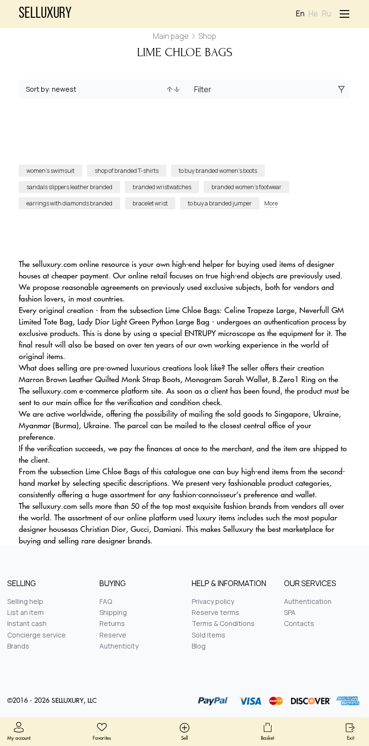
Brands (18, 646)
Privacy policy (213, 601)
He (313, 14)
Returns (112, 623)
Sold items (208, 634)
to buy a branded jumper (220, 203)
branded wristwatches (162, 187)
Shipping (113, 612)
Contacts (299, 623)
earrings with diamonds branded (69, 203)
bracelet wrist (150, 203)
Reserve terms (215, 612)
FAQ (105, 601)
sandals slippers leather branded (69, 187)
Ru (326, 14)
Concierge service (36, 634)
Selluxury (45, 14)
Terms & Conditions (223, 623)
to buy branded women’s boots (218, 171)
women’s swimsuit (50, 171)
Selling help (25, 601)
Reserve (112, 634)
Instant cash (27, 623)
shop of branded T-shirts (127, 171)
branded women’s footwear (246, 187)
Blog (199, 646)
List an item (25, 612)
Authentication (308, 601)
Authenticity (118, 646)
